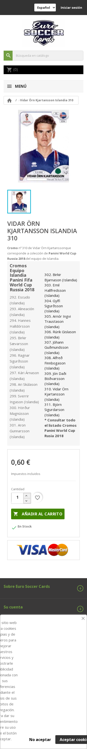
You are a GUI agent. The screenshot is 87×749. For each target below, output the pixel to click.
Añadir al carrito (37, 514)
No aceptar (40, 739)
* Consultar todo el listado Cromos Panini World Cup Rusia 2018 (60, 428)
